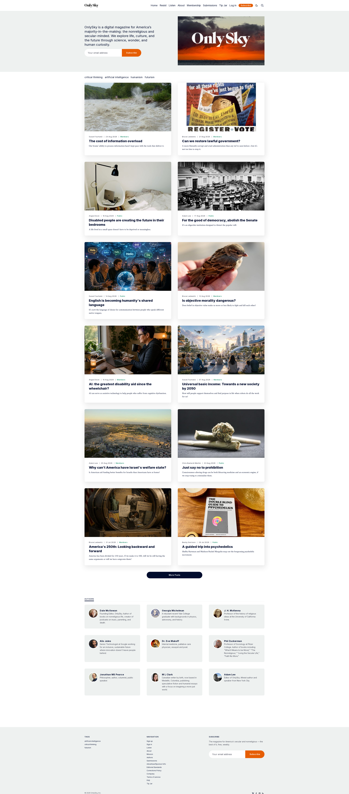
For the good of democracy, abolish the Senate (220, 220)
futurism (149, 77)
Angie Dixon (94, 216)
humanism (137, 77)
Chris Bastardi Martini (191, 463)
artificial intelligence (117, 77)
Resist (163, 5)
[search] (262, 5)
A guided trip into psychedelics (207, 547)
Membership (194, 5)
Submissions (210, 5)
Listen (172, 5)
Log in (232, 5)
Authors (89, 599)
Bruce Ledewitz (189, 137)
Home (154, 5)
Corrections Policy (154, 771)
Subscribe (246, 5)
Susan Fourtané (95, 137)
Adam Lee (186, 216)
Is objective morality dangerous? (209, 300)
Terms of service (153, 777)
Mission (150, 754)
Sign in (149, 744)
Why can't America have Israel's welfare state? (127, 467)
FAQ (148, 780)
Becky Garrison (188, 542)
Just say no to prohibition (202, 467)
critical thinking (94, 77)
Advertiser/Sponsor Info (156, 764)
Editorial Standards (154, 767)
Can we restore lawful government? (211, 141)
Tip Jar (223, 5)
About (181, 5)
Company (150, 774)
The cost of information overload (115, 141)
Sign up (150, 741)
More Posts (174, 575)
